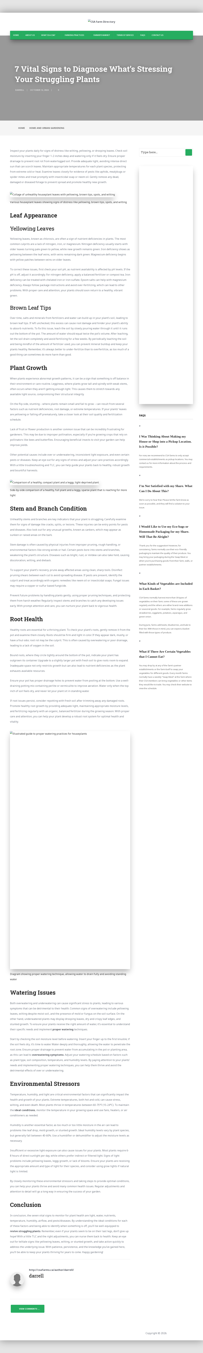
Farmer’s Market (101, 35)
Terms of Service (125, 35)
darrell (19, 90)
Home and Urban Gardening (46, 127)
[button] (166, 436)
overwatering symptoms (48, 1055)
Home (16, 35)
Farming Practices (74, 35)
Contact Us (157, 35)
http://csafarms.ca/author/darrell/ (51, 1270)
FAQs (142, 35)
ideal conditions (25, 1110)
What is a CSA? (48, 35)
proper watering (62, 1029)
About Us (30, 35)
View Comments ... (29, 1308)
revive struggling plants (25, 1231)
